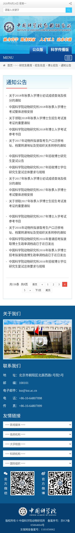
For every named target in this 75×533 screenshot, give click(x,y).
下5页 (38, 290)
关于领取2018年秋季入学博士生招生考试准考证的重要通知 (37, 121)
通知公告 (66, 65)
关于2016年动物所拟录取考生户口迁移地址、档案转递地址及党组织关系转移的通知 (37, 230)
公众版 (37, 50)
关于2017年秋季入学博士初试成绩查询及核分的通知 (37, 181)
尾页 (48, 290)
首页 (10, 65)
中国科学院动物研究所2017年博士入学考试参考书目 (37, 219)
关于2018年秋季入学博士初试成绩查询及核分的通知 (37, 98)
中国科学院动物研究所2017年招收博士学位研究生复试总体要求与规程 (37, 170)
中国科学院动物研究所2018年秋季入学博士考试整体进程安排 (37, 109)
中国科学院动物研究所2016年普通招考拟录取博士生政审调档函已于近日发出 (37, 241)
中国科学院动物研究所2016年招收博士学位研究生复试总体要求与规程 (37, 264)
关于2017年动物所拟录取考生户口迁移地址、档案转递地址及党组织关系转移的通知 (37, 143)
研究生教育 (25, 65)
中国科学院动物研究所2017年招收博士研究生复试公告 (37, 158)
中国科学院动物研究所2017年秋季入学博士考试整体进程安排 (37, 192)
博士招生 (53, 65)
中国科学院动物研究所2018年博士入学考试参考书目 (37, 132)
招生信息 (40, 65)
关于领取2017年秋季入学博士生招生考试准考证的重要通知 (37, 204)
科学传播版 (60, 50)
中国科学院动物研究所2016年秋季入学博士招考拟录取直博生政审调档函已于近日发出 (37, 253)
